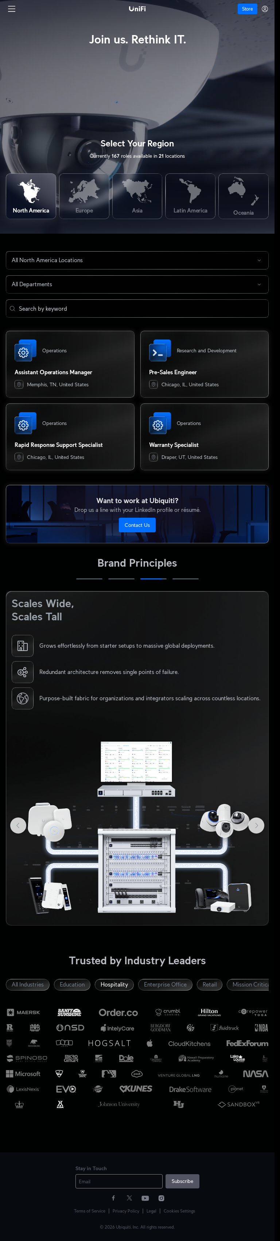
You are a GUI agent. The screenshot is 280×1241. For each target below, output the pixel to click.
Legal (151, 1211)
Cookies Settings (179, 1211)
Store (247, 9)
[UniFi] (137, 9)
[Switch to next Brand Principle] (257, 758)
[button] (12, 308)
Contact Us (137, 525)
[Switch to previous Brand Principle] (17, 758)
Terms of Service (89, 1211)
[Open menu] (12, 9)
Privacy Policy (126, 1211)
